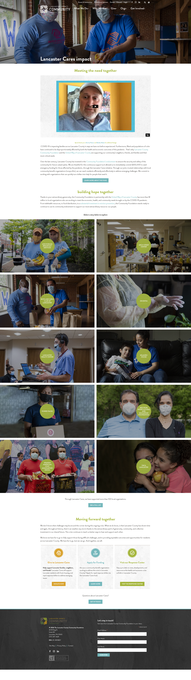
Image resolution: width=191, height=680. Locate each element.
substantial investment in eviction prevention (97, 203)
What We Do (81, 8)
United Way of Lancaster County (78, 152)
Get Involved (137, 8)
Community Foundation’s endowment (100, 161)
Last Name (100, 646)
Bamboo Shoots (100, 143)
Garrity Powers (90, 143)
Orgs (123, 8)
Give (113, 8)
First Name (100, 638)
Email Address (102, 630)
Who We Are (99, 8)
